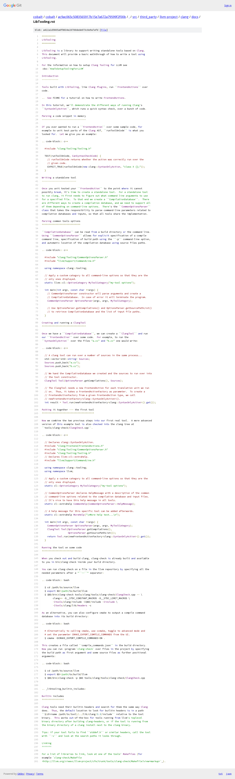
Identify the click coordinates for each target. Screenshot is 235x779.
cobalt (38, 17)
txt (220, 773)
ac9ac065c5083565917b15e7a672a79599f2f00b (92, 17)
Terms (39, 773)
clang (185, 17)
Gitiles (20, 773)
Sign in (228, 5)
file (103, 29)
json (229, 773)
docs (194, 17)
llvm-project (169, 17)
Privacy (30, 773)
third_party (148, 17)
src (134, 17)
